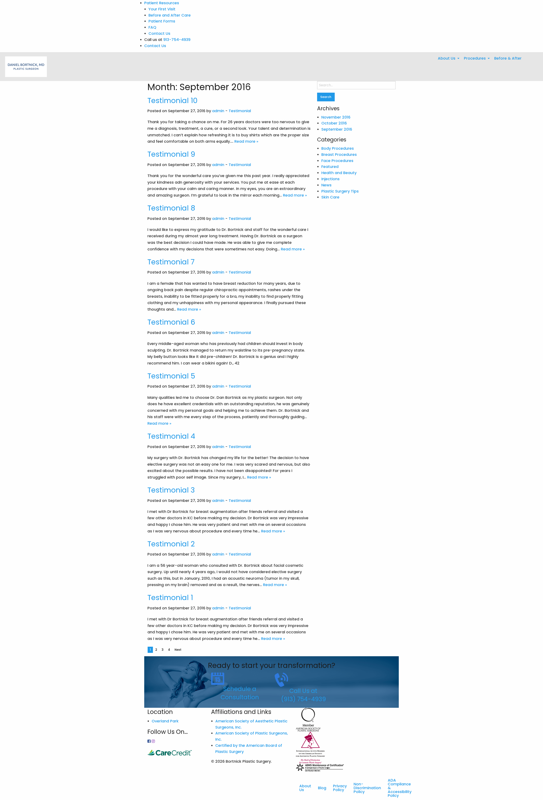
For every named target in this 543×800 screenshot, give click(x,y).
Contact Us (159, 33)
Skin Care (330, 197)
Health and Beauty (339, 172)
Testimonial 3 (171, 490)
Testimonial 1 (170, 597)
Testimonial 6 (171, 322)
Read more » (246, 141)
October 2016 (334, 123)
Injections (330, 179)
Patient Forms (161, 21)
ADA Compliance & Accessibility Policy (399, 788)
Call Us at (303, 691)
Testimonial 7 (171, 262)
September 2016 (336, 129)
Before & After (508, 58)
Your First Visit (161, 9)
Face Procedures (337, 160)
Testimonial (240, 110)
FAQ (152, 27)
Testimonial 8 (171, 208)
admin (218, 110)
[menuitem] (447, 58)
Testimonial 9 (171, 154)
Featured (330, 166)
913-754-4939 (176, 39)
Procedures (475, 58)
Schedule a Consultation (240, 693)
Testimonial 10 (172, 100)
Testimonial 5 (171, 376)
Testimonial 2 (171, 544)
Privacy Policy (340, 787)
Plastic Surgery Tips (340, 191)
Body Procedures (337, 148)
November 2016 (335, 117)
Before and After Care (169, 15)
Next (178, 650)
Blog (322, 787)
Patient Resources (161, 3)
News (326, 185)
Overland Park (165, 721)
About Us (446, 58)
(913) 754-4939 (303, 699)
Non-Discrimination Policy (367, 787)
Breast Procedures (339, 154)
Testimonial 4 (171, 436)
